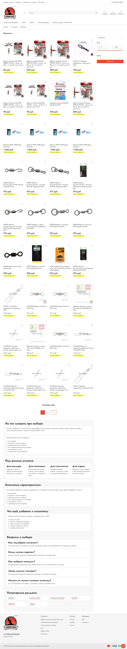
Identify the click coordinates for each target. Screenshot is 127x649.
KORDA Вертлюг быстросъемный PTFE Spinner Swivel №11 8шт (13, 185)
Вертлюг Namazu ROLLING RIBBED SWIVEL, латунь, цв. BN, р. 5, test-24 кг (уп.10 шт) (13, 63)
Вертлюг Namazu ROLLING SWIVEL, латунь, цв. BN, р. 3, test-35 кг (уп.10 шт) (37, 105)
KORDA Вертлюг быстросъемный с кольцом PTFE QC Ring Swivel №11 (36, 185)
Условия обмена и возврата (48, 625)
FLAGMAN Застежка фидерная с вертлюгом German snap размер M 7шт (36, 388)
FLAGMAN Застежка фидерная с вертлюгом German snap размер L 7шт (12, 348)
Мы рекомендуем (43, 23)
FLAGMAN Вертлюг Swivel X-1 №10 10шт (60, 347)
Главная (5, 2)
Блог (42, 628)
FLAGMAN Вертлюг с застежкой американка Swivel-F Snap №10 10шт (83, 348)
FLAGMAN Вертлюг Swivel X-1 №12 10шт (37, 307)
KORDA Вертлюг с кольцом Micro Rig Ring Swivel (36, 267)
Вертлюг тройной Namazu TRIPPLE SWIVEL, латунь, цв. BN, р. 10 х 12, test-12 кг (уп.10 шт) (36, 64)
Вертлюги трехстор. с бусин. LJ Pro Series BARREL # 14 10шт (36, 348)
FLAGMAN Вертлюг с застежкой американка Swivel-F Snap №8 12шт (13, 388)
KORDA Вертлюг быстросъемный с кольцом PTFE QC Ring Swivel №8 (59, 185)
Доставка (18, 2)
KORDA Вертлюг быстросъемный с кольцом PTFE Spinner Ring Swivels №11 (12, 227)
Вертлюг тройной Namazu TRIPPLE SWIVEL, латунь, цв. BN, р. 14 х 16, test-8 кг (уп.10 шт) (60, 64)
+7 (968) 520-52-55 (117, 2)
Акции (24, 23)
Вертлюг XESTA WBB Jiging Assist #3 (36, 146)
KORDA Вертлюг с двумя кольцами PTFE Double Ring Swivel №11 (36, 226)
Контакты (33, 2)
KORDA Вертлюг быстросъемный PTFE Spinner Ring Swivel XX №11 (83, 268)
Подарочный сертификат (10, 23)
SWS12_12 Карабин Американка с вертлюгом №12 (81, 63)
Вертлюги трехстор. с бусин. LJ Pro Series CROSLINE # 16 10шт (82, 308)
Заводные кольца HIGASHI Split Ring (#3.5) (59, 104)
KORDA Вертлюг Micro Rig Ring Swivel (12, 267)
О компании (26, 2)
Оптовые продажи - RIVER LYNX (62, 23)
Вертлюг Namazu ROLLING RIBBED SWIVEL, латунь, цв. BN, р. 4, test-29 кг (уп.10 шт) (13, 105)
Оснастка (14, 27)
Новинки (32, 23)
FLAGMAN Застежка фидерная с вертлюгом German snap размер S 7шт (59, 388)
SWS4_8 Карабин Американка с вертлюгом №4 (83, 387)
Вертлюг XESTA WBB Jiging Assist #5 (59, 146)
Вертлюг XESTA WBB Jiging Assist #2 (12, 146)
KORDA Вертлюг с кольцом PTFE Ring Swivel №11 (59, 225)
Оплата (12, 2)
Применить (110, 61)
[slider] (98, 50)
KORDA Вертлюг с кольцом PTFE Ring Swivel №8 (82, 225)
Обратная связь (45, 631)
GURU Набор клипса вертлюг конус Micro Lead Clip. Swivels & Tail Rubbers (60, 268)
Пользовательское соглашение (49, 622)
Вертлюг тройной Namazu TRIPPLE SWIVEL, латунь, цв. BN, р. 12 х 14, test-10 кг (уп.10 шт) (83, 106)
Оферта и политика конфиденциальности (52, 619)
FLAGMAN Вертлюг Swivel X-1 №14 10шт (60, 307)
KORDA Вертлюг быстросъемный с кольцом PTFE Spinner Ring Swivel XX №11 (82, 186)
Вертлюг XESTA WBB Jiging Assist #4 (82, 146)
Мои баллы (41, 2)
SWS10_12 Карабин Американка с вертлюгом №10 (11, 308)
